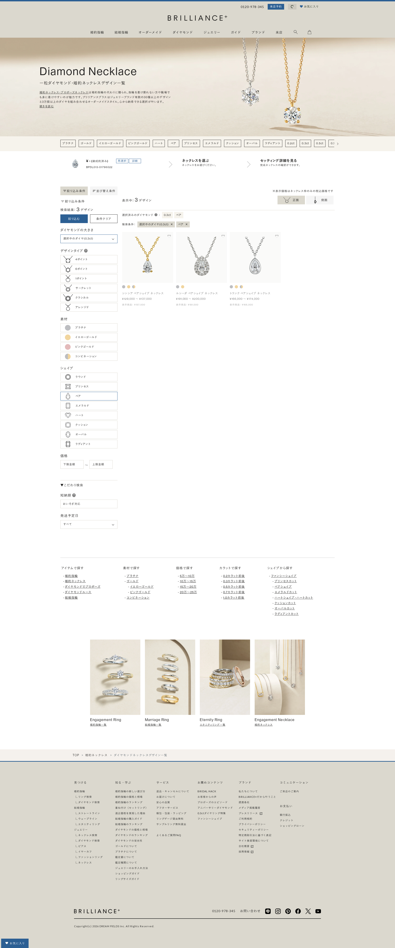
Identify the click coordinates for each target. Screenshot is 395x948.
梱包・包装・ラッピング (171, 813)
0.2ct (291, 143)
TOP (75, 755)
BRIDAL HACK (207, 791)
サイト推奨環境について (254, 840)
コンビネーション (138, 597)
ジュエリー (81, 829)
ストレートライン (89, 813)
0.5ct (319, 143)
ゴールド (86, 143)
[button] (86, 250)
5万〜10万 (187, 576)
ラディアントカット (287, 614)
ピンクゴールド (137, 143)
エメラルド (212, 143)
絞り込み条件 (76, 191)
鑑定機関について (126, 862)
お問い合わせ (250, 911)
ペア (173, 143)
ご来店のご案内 (289, 791)
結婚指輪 (71, 597)
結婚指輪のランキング (129, 824)
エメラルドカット (286, 592)
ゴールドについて (126, 846)
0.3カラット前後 (234, 581)
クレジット (287, 820)
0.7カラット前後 (234, 592)
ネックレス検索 (87, 835)
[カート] (309, 33)
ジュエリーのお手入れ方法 (131, 867)
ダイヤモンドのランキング (131, 835)
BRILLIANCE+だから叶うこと (257, 796)
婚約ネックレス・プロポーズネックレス (64, 92)
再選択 (122, 161)
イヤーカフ (85, 851)
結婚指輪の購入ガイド (128, 818)
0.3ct (305, 143)
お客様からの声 (207, 796)
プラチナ (68, 143)
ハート (159, 143)
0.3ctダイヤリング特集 (212, 813)
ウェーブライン (87, 818)
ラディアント (272, 143)
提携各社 (244, 802)
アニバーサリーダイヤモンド (215, 807)
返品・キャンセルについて (172, 791)
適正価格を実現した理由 (130, 813)
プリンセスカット (286, 581)
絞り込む (74, 219)
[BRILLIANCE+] (197, 18)
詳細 (135, 161)
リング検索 (85, 796)
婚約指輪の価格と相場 (129, 796)
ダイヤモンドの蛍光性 (128, 840)
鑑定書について (124, 857)
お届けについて (166, 796)
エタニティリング (89, 824)
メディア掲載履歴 (249, 807)
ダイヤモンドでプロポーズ (82, 586)
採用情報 (244, 851)
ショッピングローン (292, 825)
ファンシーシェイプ (284, 576)
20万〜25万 (188, 592)
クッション (232, 143)
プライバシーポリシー (252, 824)
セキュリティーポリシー (254, 829)
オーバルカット (285, 608)
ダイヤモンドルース (78, 592)
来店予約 (276, 6)
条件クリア (104, 219)
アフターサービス (167, 807)
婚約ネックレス (75, 581)
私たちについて (248, 791)
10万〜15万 (188, 581)
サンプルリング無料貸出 (171, 824)
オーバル (252, 143)
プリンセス (191, 143)
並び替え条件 (106, 191)
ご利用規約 (245, 818)
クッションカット (285, 603)
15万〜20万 (188, 586)
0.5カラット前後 (234, 586)
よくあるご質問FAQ (168, 835)
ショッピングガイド (127, 873)
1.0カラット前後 (233, 597)
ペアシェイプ (283, 586)
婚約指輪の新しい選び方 (130, 791)
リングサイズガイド (127, 878)
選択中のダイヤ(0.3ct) (156, 224)
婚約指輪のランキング (129, 802)
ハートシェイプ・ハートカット (294, 597)
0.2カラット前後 (234, 576)
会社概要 (244, 846)
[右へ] (338, 143)
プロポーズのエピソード (213, 802)
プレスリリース (249, 813)
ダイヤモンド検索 (89, 802)
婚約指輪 (71, 576)
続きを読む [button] (47, 106)
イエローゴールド (110, 143)
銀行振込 (285, 814)
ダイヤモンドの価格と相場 (131, 829)
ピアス (82, 846)
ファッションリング (90, 857)
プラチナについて (126, 851)
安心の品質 (163, 802)
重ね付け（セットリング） (131, 807)
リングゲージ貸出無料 (170, 818)
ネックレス (85, 862)
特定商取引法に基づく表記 (255, 835)
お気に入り (17, 943)
